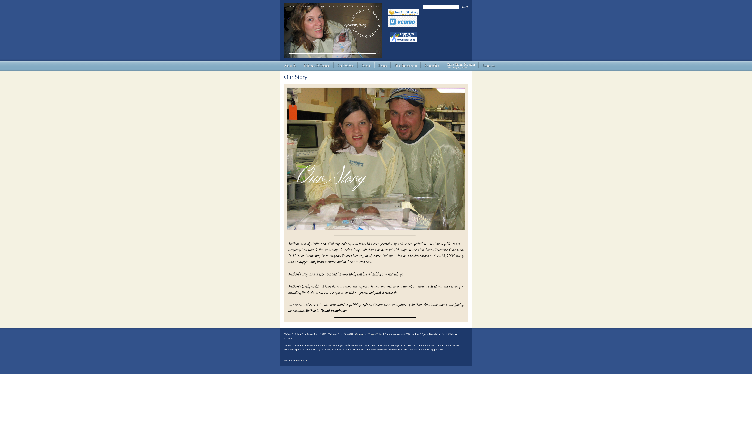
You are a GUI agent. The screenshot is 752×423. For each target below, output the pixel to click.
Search (464, 6)
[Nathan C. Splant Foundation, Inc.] (333, 30)
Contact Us (361, 334)
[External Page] (402, 26)
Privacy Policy (375, 334)
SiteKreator (301, 360)
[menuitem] (290, 65)
